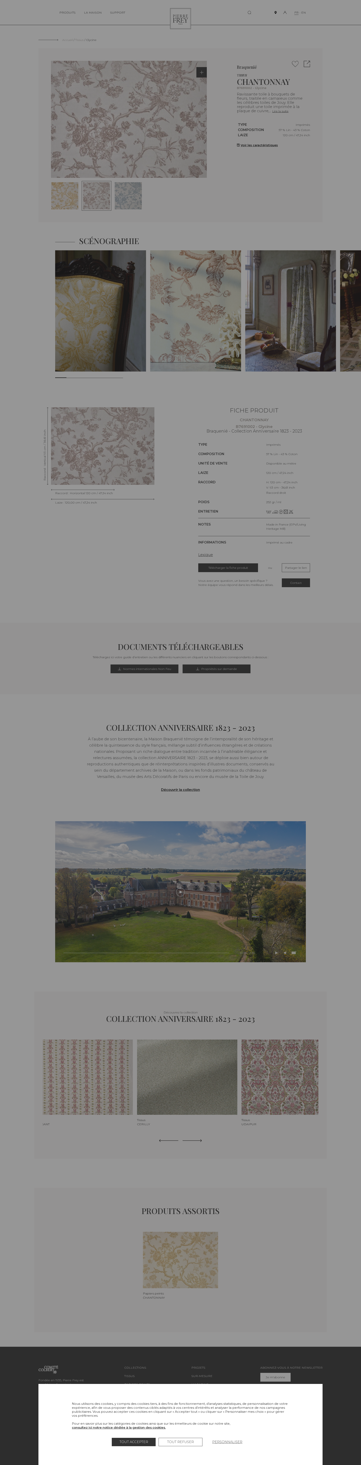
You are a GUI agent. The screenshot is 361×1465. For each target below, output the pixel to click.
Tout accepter (133, 1442)
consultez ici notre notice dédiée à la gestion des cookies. (119, 1427)
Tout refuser (180, 1442)
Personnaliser (227, 1442)
